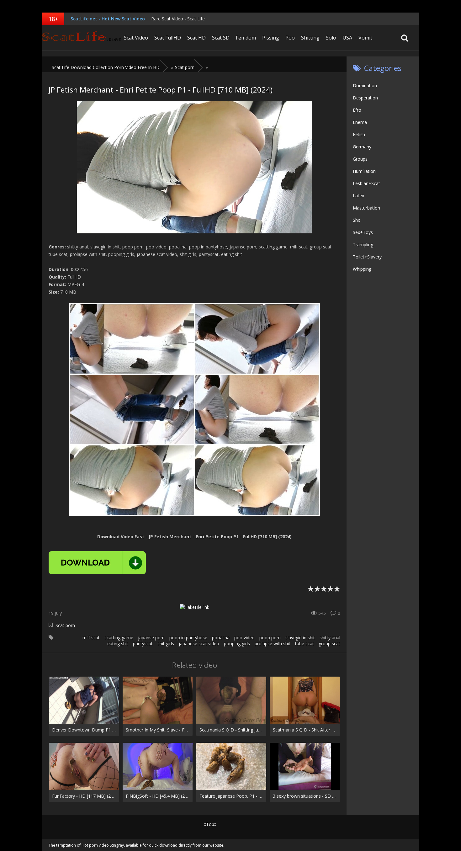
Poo (290, 37)
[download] (97, 562)
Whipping (362, 269)
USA (347, 37)
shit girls (165, 643)
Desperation (365, 98)
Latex (358, 196)
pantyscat (143, 643)
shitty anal (330, 638)
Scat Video (136, 37)
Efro (357, 110)
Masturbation (366, 208)
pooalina (221, 638)
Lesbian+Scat (366, 183)
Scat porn (65, 625)
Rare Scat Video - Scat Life (178, 19)
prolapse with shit (272, 643)
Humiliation (364, 171)
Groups (360, 159)
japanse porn (151, 638)
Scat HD (196, 37)
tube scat (304, 643)
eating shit (117, 643)
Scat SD (221, 37)
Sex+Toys (363, 232)
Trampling (363, 244)
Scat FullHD (167, 37)
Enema (360, 122)
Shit (356, 220)
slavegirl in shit (300, 638)
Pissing (270, 37)
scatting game (118, 638)
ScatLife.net (81, 37)
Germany (362, 147)
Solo (331, 37)
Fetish (359, 134)
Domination (365, 85)
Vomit (365, 37)
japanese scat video (199, 643)
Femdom (246, 37)
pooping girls (237, 643)
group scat (329, 643)
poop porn (270, 638)
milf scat (91, 638)
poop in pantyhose (188, 638)
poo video (244, 638)
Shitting (310, 37)
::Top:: (210, 824)
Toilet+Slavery (367, 257)
